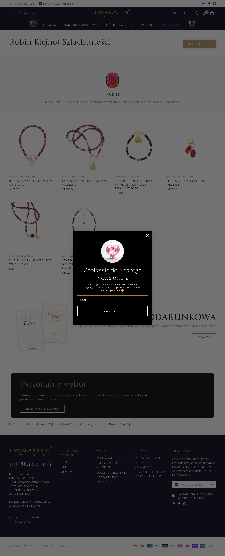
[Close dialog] (147, 235)
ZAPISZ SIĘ (113, 311)
